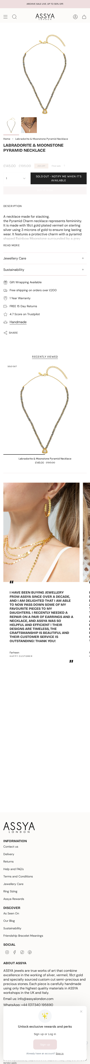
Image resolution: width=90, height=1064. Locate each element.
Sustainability (13, 269)
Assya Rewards (13, 899)
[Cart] (84, 17)
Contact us (10, 846)
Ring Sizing (10, 891)
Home (6, 139)
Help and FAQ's (13, 869)
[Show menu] (5, 17)
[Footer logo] (19, 827)
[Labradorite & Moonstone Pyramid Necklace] (45, 409)
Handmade (18, 322)
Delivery (8, 854)
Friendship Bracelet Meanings (23, 936)
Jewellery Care (14, 258)
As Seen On (11, 913)
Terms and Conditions (18, 876)
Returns (8, 861)
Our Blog (9, 921)
